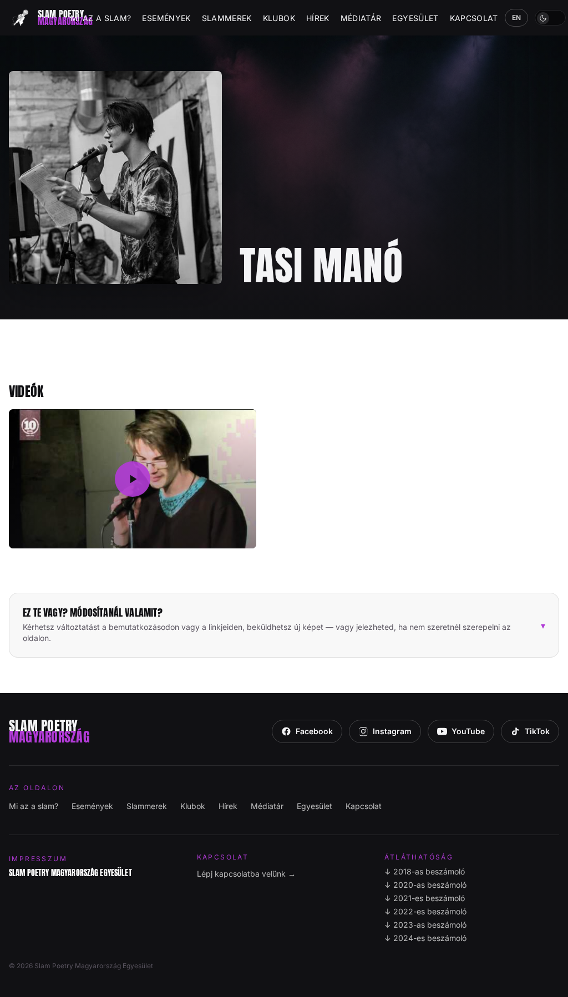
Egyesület (415, 18)
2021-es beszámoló (424, 898)
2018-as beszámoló (424, 871)
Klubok (279, 18)
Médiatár (361, 18)
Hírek (317, 18)
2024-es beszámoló (425, 938)
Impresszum (38, 858)
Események (166, 18)
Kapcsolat (474, 18)
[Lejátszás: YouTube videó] (132, 478)
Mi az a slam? (100, 18)
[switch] (550, 18)
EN (516, 17)
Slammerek (227, 18)
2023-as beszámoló (425, 924)
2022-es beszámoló (425, 911)
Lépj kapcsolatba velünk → (246, 873)
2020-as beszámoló (425, 884)
